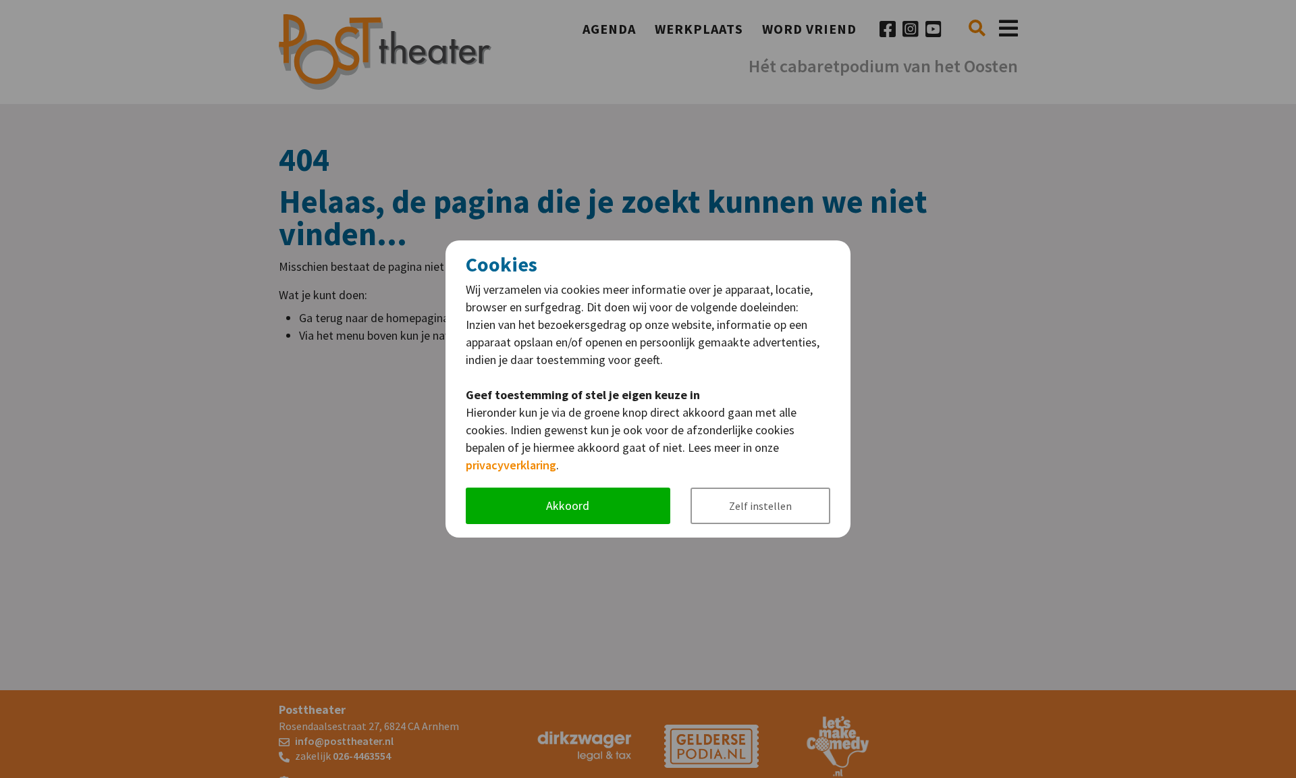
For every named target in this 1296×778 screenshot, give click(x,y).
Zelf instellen (760, 506)
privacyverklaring (511, 465)
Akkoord (567, 505)
